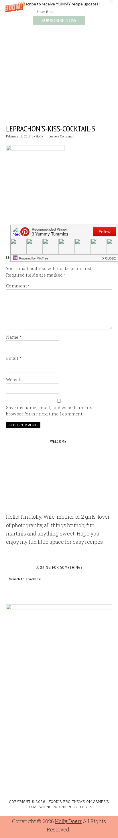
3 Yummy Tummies (59, 55)
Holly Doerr (68, 821)
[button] (59, 13)
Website (14, 379)
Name (14, 337)
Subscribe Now (59, 20)
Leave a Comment (61, 136)
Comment (18, 286)
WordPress (65, 807)
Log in (86, 807)
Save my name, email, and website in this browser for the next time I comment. (49, 411)
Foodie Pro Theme (67, 801)
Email (14, 358)
